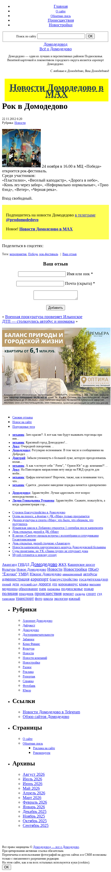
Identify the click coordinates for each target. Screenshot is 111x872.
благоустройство (64, 579)
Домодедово (43, 564)
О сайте (61, 11)
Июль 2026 (32, 779)
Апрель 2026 (34, 793)
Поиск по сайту (26, 36)
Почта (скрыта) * (80, 283)
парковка (53, 589)
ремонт (68, 594)
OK (6, 867)
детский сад (28, 584)
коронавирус (68, 584)
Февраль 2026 (35, 802)
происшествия (48, 593)
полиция (10, 593)
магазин (95, 584)
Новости (20, 123)
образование (28, 589)
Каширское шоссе (81, 564)
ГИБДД (23, 565)
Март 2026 (32, 797)
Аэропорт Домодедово (37, 621)
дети (15, 584)
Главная (61, 6)
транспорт (25, 598)
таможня (8, 599)
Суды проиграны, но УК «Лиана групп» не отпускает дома (50, 551)
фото (38, 599)
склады (80, 594)
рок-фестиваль (48, 254)
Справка (28, 681)
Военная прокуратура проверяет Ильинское (43, 316)
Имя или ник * (80, 274)
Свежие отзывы (22, 417)
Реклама (28, 672)
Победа (33, 254)
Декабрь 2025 (34, 811)
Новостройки (61, 25)
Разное (27, 667)
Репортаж (29, 676)
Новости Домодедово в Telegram (51, 712)
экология (61, 598)
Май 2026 (31, 788)
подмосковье (72, 589)
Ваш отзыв (69, 254)
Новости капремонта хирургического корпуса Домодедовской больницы (59, 547)
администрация (15, 579)
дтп (54, 584)
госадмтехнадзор (93, 579)
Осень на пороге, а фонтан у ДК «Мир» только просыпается (51, 516)
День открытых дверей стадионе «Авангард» (41, 543)
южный (74, 598)
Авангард (9, 564)
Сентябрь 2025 (36, 825)
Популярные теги (23, 427)
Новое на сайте (22, 422)
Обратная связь (61, 16)
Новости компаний (35, 658)
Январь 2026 (34, 807)
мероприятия (18, 254)
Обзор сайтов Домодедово (46, 716)
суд (99, 594)
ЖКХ (62, 564)
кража (83, 584)
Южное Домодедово (45, 574)
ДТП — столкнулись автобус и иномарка (38, 321)
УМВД (23, 574)
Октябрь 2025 (35, 821)
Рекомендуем (41, 753)
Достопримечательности (38, 634)
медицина (10, 589)
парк (42, 589)
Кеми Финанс (31, 644)
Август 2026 (34, 774)
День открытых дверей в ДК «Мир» (35, 532)
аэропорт (39, 579)
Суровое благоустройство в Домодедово (38, 512)
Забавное (28, 639)
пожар (89, 589)
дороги (44, 584)
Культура (8, 569)
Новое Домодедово (31, 569)
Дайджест (29, 625)
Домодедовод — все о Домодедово (56, 847)
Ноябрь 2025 (34, 816)
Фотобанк (29, 686)
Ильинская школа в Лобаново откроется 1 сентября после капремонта (57, 528)
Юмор (27, 690)
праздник (26, 594)
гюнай (6, 584)
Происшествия (61, 20)
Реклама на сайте (44, 748)
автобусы (90, 574)
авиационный (72, 574)
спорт (91, 593)
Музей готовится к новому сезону (34, 555)
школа (48, 599)
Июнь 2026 (32, 783)
